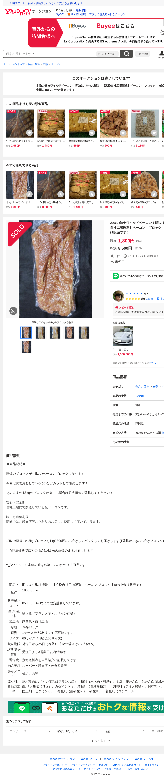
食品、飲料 (34, 64)
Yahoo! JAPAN (144, 758)
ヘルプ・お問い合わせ (137, 769)
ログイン (60, 14)
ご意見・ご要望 (112, 769)
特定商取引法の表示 (64, 769)
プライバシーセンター (83, 764)
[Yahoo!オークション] (28, 9)
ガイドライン (152, 764)
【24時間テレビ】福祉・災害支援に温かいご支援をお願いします (45, 3)
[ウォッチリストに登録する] (29, 133)
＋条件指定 (143, 53)
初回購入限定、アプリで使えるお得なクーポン (98, 14)
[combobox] (50, 53)
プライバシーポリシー (55, 764)
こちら (152, 363)
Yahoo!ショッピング (116, 758)
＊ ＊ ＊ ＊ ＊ (134, 294)
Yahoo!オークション (62, 758)
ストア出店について (89, 769)
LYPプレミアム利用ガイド (126, 764)
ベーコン (56, 64)
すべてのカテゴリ (107, 53)
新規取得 (81, 10)
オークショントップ (14, 64)
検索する (127, 54)
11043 (149, 298)
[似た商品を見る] (13, 311)
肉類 (45, 64)
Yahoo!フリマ (89, 758)
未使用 (139, 395)
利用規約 (103, 764)
